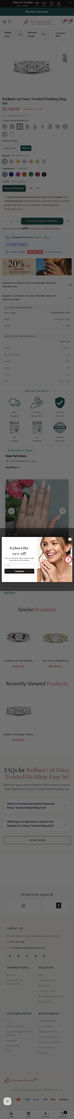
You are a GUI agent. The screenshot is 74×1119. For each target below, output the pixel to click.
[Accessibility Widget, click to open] (68, 559)
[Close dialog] (69, 539)
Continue (19, 571)
